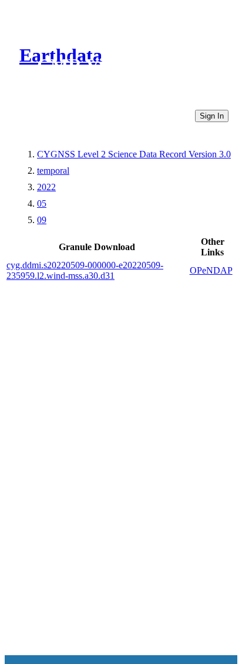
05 (41, 203)
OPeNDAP (211, 270)
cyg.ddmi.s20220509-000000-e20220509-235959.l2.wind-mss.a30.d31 (84, 270)
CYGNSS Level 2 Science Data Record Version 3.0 (134, 154)
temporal (53, 171)
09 (41, 220)
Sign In (212, 116)
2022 (46, 187)
